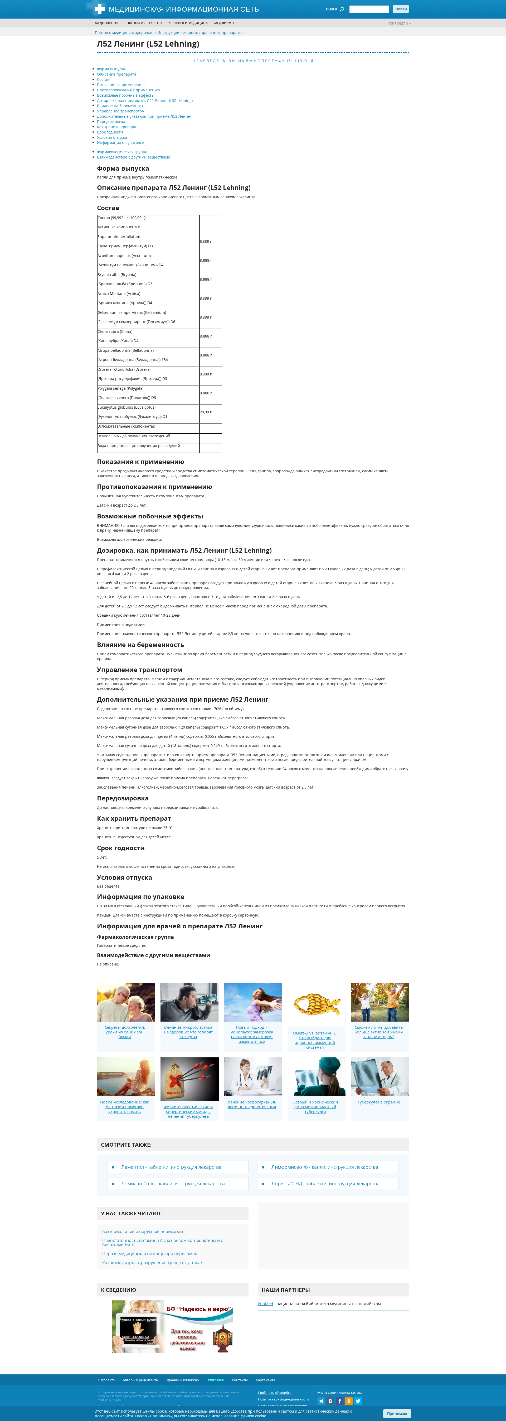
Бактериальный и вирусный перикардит (143, 1231)
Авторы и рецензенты (141, 1380)
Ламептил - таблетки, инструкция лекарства (171, 1167)
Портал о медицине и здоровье (123, 32)
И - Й (236, 60)
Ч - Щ (294, 60)
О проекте (106, 1380)
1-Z (196, 60)
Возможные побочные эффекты (125, 95)
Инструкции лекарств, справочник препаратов (200, 32)
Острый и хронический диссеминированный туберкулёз (315, 1106)
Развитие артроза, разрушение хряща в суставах (152, 1262)
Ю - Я (308, 60)
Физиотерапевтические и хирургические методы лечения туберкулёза (188, 1111)
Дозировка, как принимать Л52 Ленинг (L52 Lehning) (145, 100)
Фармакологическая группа (122, 151)
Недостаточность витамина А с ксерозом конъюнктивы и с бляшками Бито (162, 1242)
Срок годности (110, 132)
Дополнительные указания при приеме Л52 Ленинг (144, 116)
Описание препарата (116, 74)
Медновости (106, 23)
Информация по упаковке (120, 142)
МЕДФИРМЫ (224, 23)
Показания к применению (121, 84)
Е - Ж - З (224, 60)
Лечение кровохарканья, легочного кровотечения (251, 1104)
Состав (103, 79)
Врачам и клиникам (183, 1380)
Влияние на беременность (121, 105)
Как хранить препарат (117, 126)
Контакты (240, 1380)
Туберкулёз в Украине (379, 1102)
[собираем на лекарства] (172, 1332)
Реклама (216, 1380)
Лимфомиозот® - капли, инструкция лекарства (324, 1167)
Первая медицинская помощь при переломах (149, 1253)
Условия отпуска (112, 137)
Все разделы (398, 23)
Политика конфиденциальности (283, 1399)
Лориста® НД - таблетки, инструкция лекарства (325, 1183)
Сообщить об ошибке (274, 1392)
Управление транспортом (120, 110)
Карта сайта (265, 1380)
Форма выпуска (111, 68)
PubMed (265, 1303)
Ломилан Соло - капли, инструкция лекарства (173, 1183)
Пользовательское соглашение (282, 1406)
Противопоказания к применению (128, 89)
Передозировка (111, 121)
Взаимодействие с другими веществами (133, 157)
